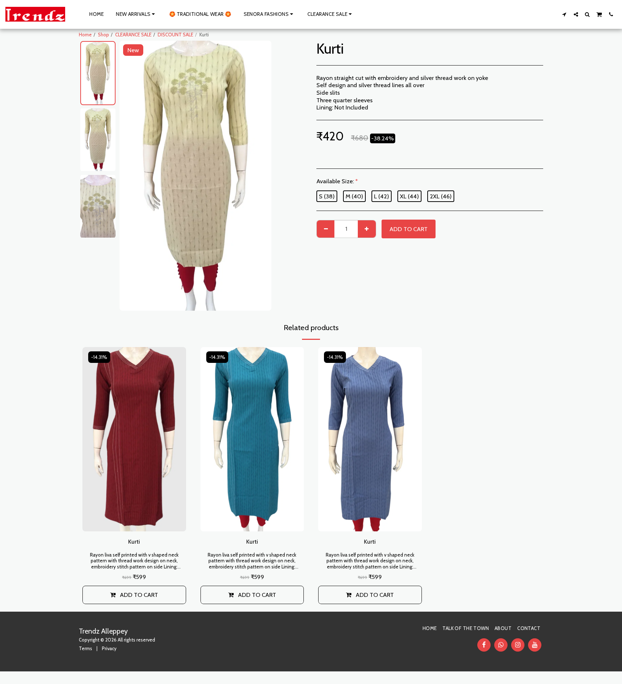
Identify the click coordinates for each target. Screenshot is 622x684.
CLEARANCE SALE (133, 34)
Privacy (109, 648)
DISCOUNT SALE (175, 34)
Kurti (134, 541)
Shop (103, 34)
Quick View (134, 522)
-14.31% (99, 357)
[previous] (131, 176)
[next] (260, 176)
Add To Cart (139, 594)
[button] (564, 14)
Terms (85, 648)
